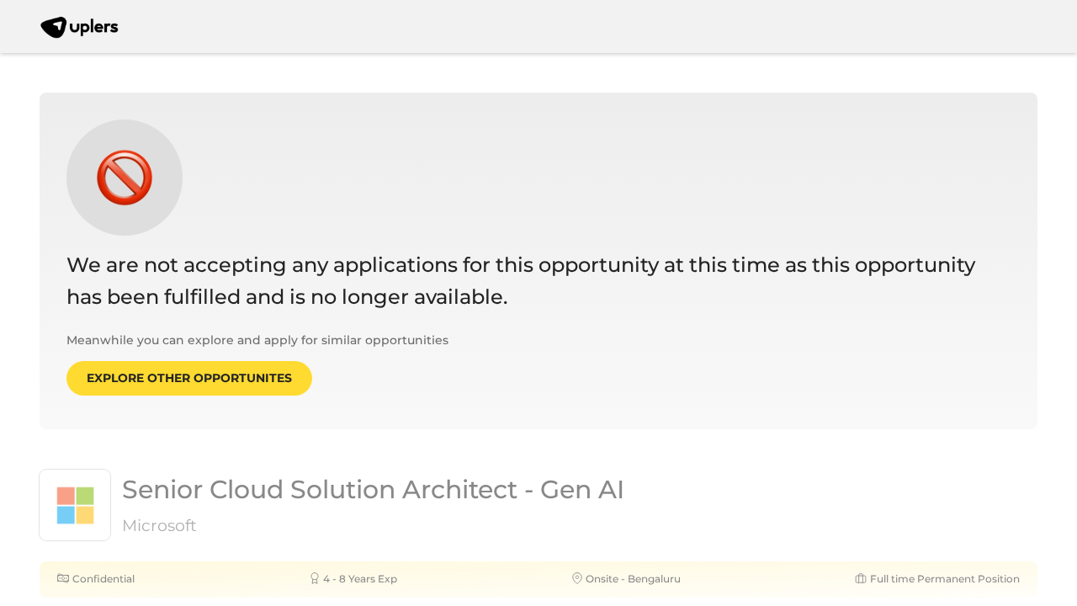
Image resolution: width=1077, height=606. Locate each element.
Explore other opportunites (189, 377)
